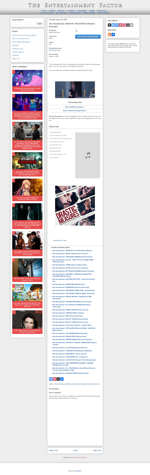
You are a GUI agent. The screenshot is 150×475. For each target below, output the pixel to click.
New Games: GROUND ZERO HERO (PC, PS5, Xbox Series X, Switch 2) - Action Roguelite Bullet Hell (27, 304)
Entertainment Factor (60, 240)
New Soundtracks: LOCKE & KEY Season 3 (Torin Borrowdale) (74, 360)
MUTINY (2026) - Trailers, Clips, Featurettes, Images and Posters (27, 279)
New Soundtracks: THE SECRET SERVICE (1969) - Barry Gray (74, 293)
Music (79, 384)
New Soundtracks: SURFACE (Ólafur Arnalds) (68, 313)
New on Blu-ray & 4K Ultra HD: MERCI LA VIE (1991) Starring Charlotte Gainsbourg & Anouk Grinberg (27, 253)
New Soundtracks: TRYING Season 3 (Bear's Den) (70, 265)
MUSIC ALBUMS (89, 13)
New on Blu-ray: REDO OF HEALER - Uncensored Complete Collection (27, 198)
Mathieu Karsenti (71, 384)
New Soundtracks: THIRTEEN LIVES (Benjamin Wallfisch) (72, 351)
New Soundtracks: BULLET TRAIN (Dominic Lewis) (70, 322)
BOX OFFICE (102, 11)
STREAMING (82, 11)
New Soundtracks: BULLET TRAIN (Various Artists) (70, 319)
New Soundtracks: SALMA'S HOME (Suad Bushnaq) (70, 373)
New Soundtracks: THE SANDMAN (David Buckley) (70, 333)
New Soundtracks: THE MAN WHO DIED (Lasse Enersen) (72, 301)
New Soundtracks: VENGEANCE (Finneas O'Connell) (71, 287)
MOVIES (61, 11)
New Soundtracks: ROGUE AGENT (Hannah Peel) (69, 336)
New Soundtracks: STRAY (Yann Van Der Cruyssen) (70, 268)
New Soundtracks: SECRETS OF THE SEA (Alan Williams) (72, 250)
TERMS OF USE (17, 49)
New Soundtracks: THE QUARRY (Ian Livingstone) (70, 357)
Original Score (86, 384)
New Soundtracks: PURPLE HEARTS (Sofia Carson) (70, 310)
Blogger (78, 471)
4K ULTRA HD (61, 13)
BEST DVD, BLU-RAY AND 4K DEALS (24, 35)
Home (75, 450)
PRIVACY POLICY (18, 52)
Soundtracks (95, 384)
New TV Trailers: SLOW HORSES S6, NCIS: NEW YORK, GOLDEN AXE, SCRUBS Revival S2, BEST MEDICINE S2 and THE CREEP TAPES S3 (27, 225)
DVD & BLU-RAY (47, 13)
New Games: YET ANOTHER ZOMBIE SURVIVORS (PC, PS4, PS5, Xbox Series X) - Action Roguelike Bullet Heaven (27, 173)
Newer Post (53, 450)
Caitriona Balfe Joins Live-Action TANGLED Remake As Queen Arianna (27, 331)
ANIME (92, 11)
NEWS (44, 11)
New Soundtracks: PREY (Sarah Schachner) (68, 316)
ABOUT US (15, 59)
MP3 (50, 50)
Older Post (97, 450)
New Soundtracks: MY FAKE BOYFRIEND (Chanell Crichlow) (73, 271)
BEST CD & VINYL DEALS (20, 38)
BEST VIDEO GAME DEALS (21, 42)
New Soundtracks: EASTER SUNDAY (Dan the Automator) (72, 339)
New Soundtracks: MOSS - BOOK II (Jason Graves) (70, 253)
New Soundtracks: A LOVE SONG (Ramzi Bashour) (70, 347)
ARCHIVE (15, 45)
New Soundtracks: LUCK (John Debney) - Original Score (72, 325)
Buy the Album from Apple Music (74, 110)
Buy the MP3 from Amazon (74, 107)
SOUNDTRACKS (75, 13)
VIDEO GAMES (103, 13)
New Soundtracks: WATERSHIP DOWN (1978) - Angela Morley (74, 290)
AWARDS (52, 11)
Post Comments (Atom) (79, 457)
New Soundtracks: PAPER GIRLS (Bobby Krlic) (69, 284)
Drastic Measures (60, 384)
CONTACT (15, 55)
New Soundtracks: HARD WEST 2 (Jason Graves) (70, 354)
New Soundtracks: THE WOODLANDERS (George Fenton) (72, 257)
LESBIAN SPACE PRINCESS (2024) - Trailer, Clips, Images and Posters (27, 89)
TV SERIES (71, 11)
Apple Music (57, 50)
